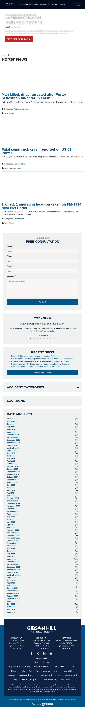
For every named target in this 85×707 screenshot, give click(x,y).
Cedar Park (45, 667)
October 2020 (12, 596)
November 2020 (13, 593)
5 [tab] (44, 339)
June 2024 (11, 488)
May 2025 (11, 458)
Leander (57, 671)
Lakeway (46, 671)
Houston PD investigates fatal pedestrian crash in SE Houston (35, 367)
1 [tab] (31, 339)
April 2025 (11, 461)
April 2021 (11, 583)
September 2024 (13, 480)
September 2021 (13, 575)
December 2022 (13, 535)
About (25, 4)
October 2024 (12, 477)
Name (10, 246)
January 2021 (12, 588)
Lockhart (11, 675)
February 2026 (13, 435)
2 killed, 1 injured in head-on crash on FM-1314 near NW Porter (41, 206)
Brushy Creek (24, 667)
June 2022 (11, 551)
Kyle (37, 671)
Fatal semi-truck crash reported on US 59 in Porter (39, 151)
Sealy (15, 680)
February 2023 (13, 530)
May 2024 (11, 490)
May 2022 (11, 554)
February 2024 (13, 498)
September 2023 (13, 511)
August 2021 (12, 578)
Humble (14, 671)
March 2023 (11, 527)
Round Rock (70, 675)
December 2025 (13, 440)
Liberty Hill (68, 671)
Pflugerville (45, 675)
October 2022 (12, 540)
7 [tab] (51, 339)
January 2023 (12, 533)
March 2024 (11, 496)
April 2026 (11, 429)
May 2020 (11, 609)
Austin (36, 662)
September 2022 (13, 543)
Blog (48, 4)
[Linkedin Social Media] (44, 653)
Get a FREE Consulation (19, 39)
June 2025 (11, 456)
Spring (38, 680)
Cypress (71, 667)
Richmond (57, 675)
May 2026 (11, 427)
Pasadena (23, 675)
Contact (62, 4)
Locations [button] (54, 4)
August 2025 (12, 451)
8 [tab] (54, 339)
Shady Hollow (26, 680)
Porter (11, 113)
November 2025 (13, 443)
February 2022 (13, 562)
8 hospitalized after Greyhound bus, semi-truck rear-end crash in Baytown (40, 364)
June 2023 (11, 519)
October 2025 (12, 445)
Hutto (23, 671)
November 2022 (13, 538)
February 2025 (13, 466)
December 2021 (13, 567)
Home (20, 4)
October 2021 (12, 572)
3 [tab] (37, 339)
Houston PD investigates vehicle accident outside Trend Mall (35, 356)
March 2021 (11, 585)
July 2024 (11, 485)
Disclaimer (60, 699)
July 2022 (11, 548)
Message (11, 276)
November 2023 (13, 506)
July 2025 (11, 453)
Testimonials (42, 4)
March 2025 (11, 464)
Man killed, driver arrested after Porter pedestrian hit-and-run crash (34, 96)
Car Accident (19, 219)
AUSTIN (67, 638)
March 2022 (11, 559)
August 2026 (12, 419)
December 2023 (13, 503)
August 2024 (12, 482)
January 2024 (12, 501)
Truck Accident (19, 164)
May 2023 (11, 522)
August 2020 (12, 601)
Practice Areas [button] (32, 4)
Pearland (34, 675)
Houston (12, 168)
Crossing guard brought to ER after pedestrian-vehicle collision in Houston (40, 361)
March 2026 (11, 432)
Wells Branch (65, 680)
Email (10, 266)
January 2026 (12, 437)
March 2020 (11, 612)
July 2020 (11, 604)
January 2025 (12, 469)
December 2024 (13, 472)
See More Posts (42, 372)
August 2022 (12, 546)
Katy (30, 671)
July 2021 (11, 580)
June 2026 (11, 424)
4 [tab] (41, 339)
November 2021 (13, 570)
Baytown (12, 667)
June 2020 (11, 607)
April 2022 (11, 556)
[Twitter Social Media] (38, 653)
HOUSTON (42, 638)
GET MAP (17, 648)
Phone (9, 256)
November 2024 (13, 474)
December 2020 (13, 591)
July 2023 (11, 517)
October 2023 (12, 509)
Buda (36, 667)
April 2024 (11, 493)
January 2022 (12, 564)
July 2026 (11, 421)
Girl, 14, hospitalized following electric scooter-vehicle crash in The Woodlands (42, 359)
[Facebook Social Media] (31, 653)
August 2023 (12, 514)
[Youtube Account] (51, 653)
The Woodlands (50, 680)
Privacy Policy (70, 699)
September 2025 (13, 448)
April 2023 (11, 525)
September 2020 (13, 599)
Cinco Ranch (59, 667)
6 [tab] (47, 339)
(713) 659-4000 (18, 646)
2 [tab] (34, 339)
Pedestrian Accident (21, 109)
